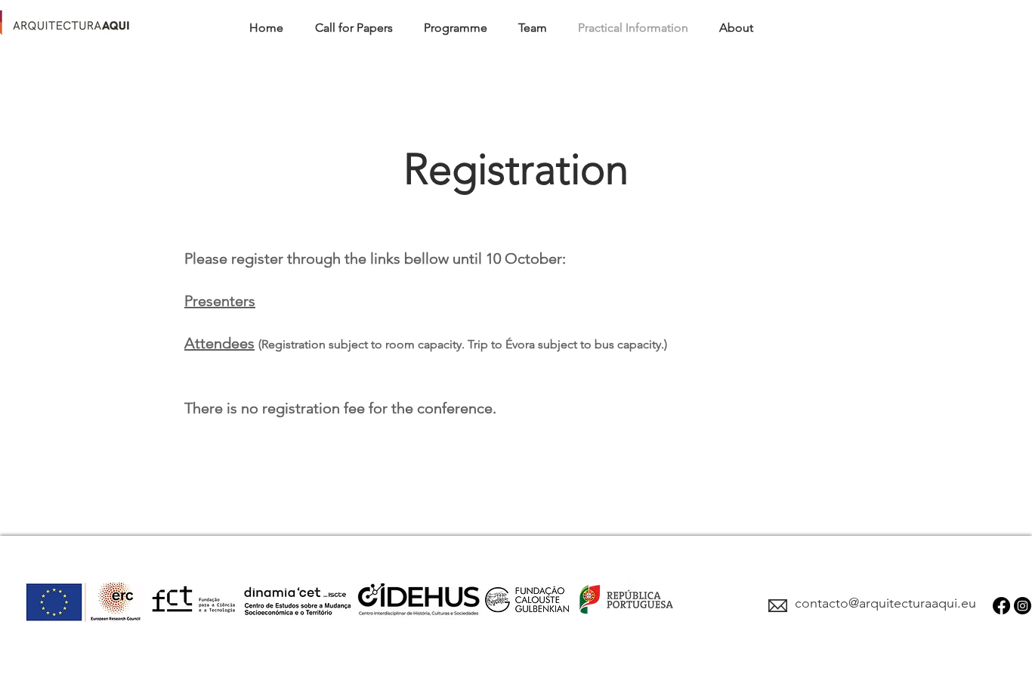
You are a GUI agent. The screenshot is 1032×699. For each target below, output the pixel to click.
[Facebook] (1001, 605)
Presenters (219, 301)
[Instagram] (1022, 605)
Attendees (219, 343)
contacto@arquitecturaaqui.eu (885, 603)
